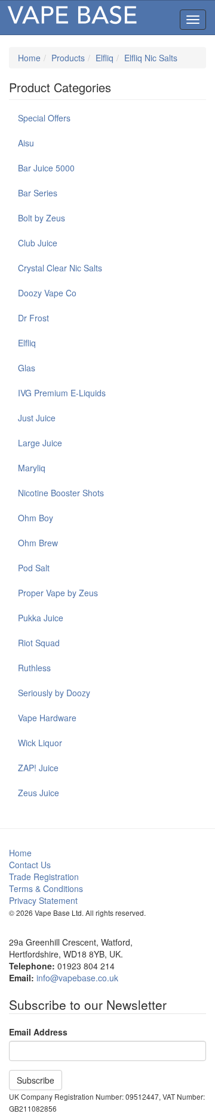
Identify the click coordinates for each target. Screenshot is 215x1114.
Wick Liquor (40, 743)
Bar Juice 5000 (46, 168)
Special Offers (44, 118)
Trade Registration (44, 877)
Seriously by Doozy (54, 693)
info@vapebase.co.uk (77, 978)
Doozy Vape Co (47, 293)
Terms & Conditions (46, 888)
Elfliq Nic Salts (150, 58)
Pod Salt (34, 568)
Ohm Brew (38, 543)
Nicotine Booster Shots (61, 493)
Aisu (26, 143)
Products (68, 58)
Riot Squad (39, 643)
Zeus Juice (38, 793)
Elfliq (104, 58)
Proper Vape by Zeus (58, 593)
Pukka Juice (40, 618)
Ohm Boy (35, 518)
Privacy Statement (43, 900)
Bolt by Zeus (41, 218)
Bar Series (37, 193)
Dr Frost (33, 318)
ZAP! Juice (38, 768)
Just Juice (37, 418)
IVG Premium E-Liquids (62, 393)
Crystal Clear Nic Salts (60, 268)
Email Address (38, 1032)
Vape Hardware (47, 718)
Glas (26, 368)
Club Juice (37, 243)
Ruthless (34, 668)
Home (29, 58)
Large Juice (40, 443)
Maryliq (31, 468)
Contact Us (30, 865)
